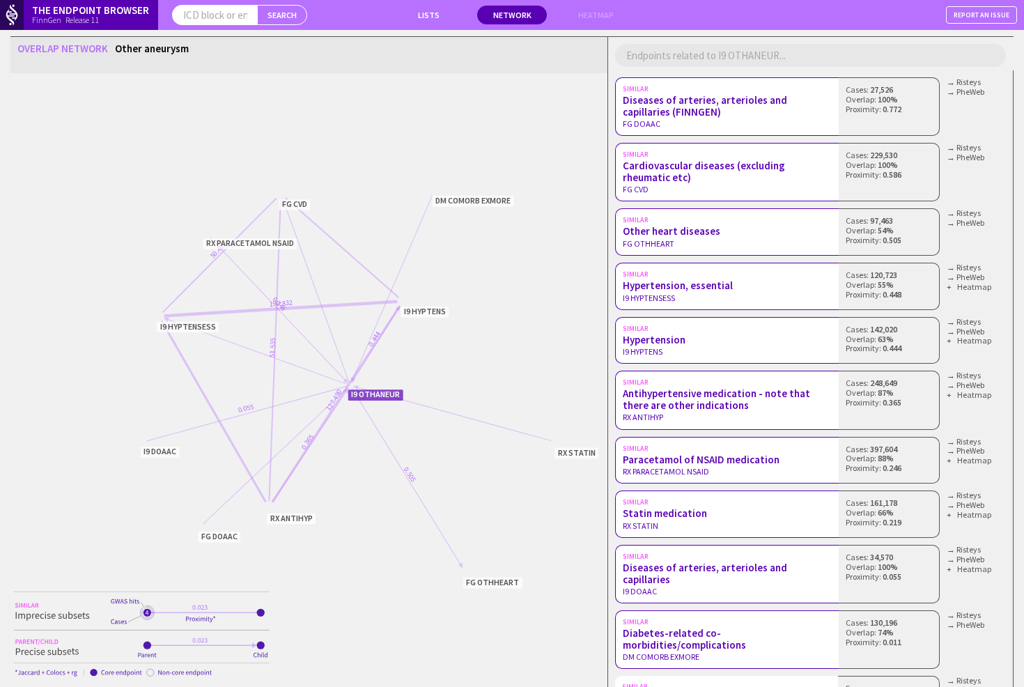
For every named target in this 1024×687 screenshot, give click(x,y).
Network (512, 15)
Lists (429, 15)
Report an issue (981, 15)
